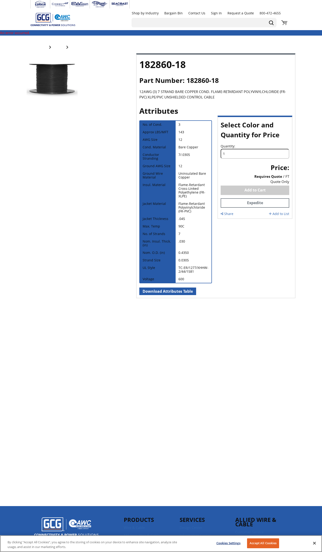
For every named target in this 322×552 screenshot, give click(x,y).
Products (139, 519)
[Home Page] (57, 19)
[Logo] (66, 527)
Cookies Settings (228, 543)
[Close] (314, 543)
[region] (161, 543)
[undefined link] (40, 4)
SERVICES (192, 519)
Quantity (227, 146)
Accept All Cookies (263, 543)
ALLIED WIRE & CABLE (255, 521)
